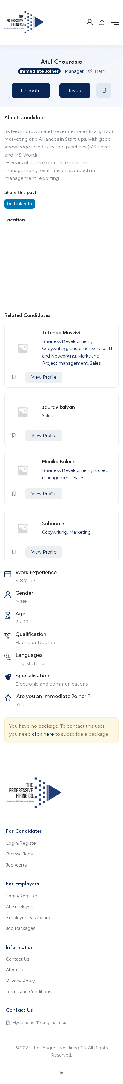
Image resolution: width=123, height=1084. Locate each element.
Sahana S (53, 523)
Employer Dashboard (28, 917)
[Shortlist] (103, 90)
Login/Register (21, 843)
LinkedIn (31, 90)
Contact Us (17, 959)
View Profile (43, 377)
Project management (65, 363)
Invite (75, 90)
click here (43, 734)
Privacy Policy (20, 981)
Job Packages (20, 928)
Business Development (66, 341)
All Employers (20, 906)
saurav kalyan (58, 407)
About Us (15, 970)
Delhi (100, 71)
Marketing (88, 356)
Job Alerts (16, 865)
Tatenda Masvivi (61, 332)
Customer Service (88, 348)
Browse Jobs (19, 854)
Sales (95, 363)
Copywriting (54, 348)
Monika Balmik (58, 461)
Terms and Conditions (28, 991)
